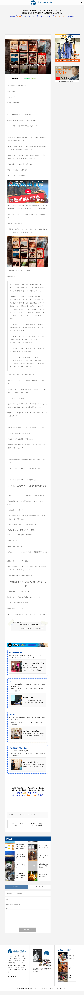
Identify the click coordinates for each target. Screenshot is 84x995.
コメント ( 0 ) (16, 886)
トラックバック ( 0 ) (39, 886)
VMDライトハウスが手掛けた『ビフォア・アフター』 (33, 664)
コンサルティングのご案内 (31, 731)
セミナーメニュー (28, 697)
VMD (15, 70)
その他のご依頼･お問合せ (30, 762)
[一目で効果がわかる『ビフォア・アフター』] (67, 48)
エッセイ (15, 814)
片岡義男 (24, 814)
